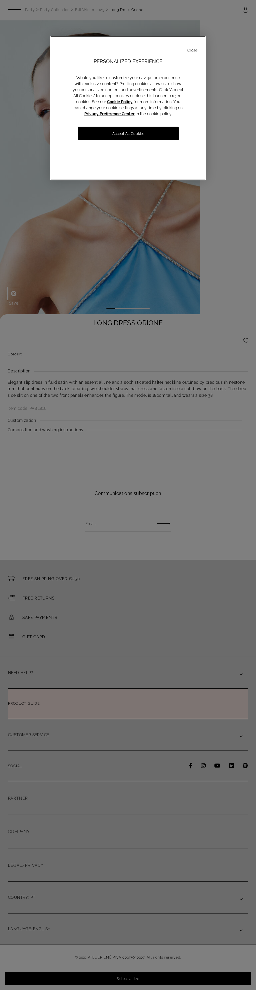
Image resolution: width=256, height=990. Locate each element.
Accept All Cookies (128, 134)
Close (192, 50)
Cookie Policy (120, 102)
